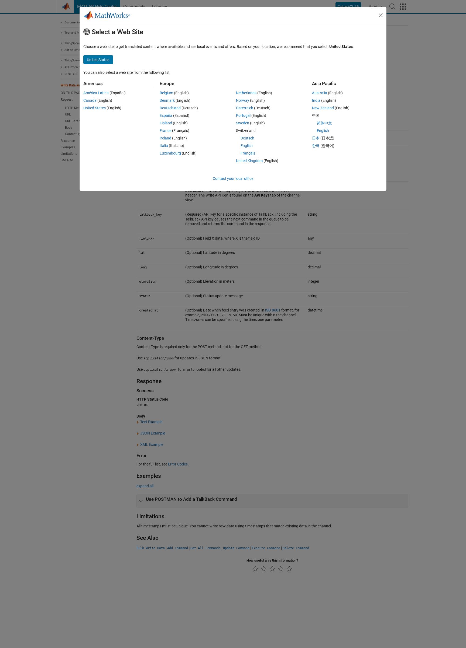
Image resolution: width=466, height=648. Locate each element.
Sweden (242, 123)
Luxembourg (170, 153)
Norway (242, 100)
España (166, 115)
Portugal (243, 115)
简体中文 (324, 123)
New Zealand (323, 108)
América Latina (96, 93)
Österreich (244, 108)
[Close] (381, 15)
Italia (164, 145)
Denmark (167, 100)
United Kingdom (249, 161)
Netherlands (246, 93)
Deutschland (170, 108)
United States (94, 108)
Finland (166, 123)
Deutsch (247, 138)
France (165, 130)
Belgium (166, 93)
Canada (90, 100)
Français (248, 153)
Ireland (165, 138)
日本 (316, 138)
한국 (316, 145)
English (247, 145)
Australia (319, 93)
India (316, 100)
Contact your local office (233, 178)
